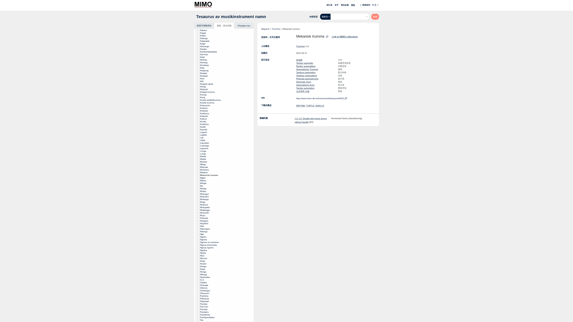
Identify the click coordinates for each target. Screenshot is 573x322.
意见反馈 (345, 5)
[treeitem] (205, 30)
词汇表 (329, 5)
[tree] (224, 175)
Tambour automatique (306, 75)
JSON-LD (319, 106)
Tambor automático (305, 88)
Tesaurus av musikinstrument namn (231, 16)
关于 (337, 5)
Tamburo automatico (306, 72)
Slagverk (265, 29)
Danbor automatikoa (305, 66)
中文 (374, 5)
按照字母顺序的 (204, 25)
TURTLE (310, 106)
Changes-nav (244, 25)
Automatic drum (303, 82)
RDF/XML (300, 106)
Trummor (276, 29)
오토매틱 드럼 (302, 91)
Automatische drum (305, 85)
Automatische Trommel (307, 69)
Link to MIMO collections (345, 36)
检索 (375, 17)
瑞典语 (325, 17)
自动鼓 (299, 60)
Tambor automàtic (304, 63)
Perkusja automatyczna (307, 79)
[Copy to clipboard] (327, 36)
